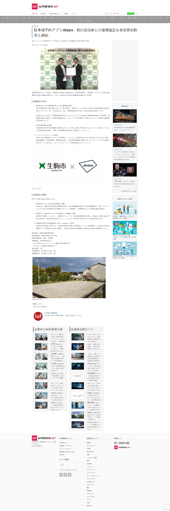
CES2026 (88, 21)
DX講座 (66, 13)
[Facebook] (61, 475)
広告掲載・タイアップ (65, 445)
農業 (45, 18)
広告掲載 (106, 13)
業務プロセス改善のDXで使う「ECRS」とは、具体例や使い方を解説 (124, 237)
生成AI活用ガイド (54, 13)
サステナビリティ (102, 18)
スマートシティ (67, 18)
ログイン (123, 13)
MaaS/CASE (90, 451)
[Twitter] (65, 475)
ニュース (39, 41)
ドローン (160, 18)
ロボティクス (122, 18)
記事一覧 (34, 13)
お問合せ (61, 454)
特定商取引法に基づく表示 (66, 451)
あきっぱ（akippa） (42, 45)
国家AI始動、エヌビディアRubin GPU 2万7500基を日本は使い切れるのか (124, 184)
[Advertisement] (106, 7)
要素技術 (135, 18)
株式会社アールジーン (46, 441)
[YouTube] (69, 475)
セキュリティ (143, 18)
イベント (74, 13)
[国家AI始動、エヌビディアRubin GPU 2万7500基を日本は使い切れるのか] (125, 170)
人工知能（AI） (112, 18)
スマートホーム (78, 18)
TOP (33, 41)
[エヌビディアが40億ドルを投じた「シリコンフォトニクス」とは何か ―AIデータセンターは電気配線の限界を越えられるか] (125, 140)
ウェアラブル (152, 18)
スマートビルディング (89, 18)
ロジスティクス (15, 18)
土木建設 (51, 18)
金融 (29, 18)
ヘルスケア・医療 (37, 18)
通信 (129, 18)
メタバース (58, 18)
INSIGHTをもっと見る (130, 191)
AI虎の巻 (43, 13)
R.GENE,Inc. (39, 446)
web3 (166, 18)
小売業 (23, 18)
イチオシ (81, 21)
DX (2, 18)
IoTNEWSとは (63, 442)
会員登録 (131, 13)
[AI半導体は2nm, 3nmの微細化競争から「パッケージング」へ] (125, 116)
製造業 (7, 18)
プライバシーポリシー (65, 448)
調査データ (90, 505)
